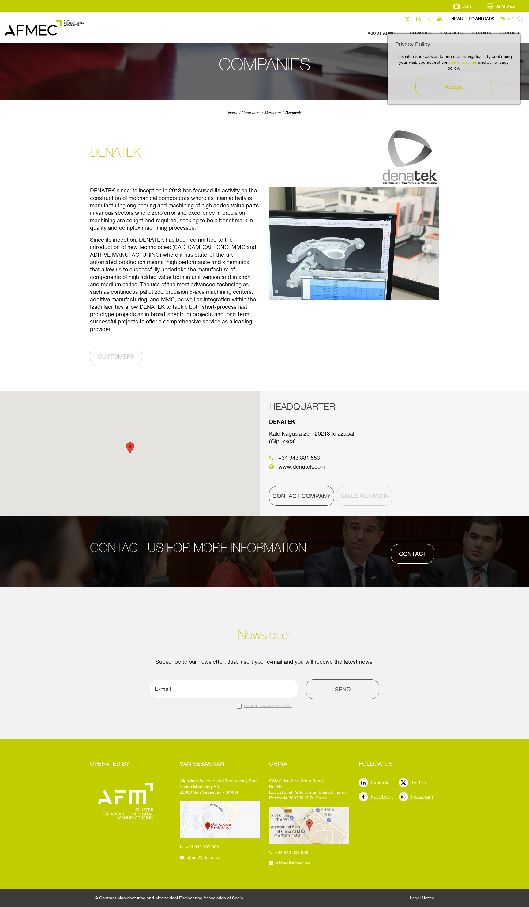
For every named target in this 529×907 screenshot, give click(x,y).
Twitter (418, 783)
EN (503, 19)
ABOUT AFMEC (382, 33)
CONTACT (412, 553)
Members (272, 113)
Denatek (293, 112)
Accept (454, 86)
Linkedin (380, 783)
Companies (251, 113)
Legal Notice (422, 897)
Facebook (382, 797)
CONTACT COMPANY (301, 496)
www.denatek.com (301, 466)
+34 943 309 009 (202, 847)
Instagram (422, 797)
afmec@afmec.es (203, 857)
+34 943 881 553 (299, 458)
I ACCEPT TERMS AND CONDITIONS (268, 706)
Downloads (481, 19)
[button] (130, 448)
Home (233, 113)
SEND (343, 689)
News (457, 19)
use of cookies (463, 62)
